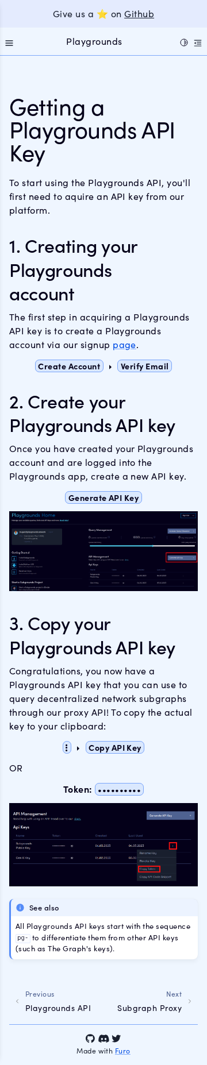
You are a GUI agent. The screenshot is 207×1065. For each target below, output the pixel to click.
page (124, 344)
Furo (123, 1050)
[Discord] (103, 1038)
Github (139, 13)
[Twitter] (116, 1038)
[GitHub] (90, 1038)
